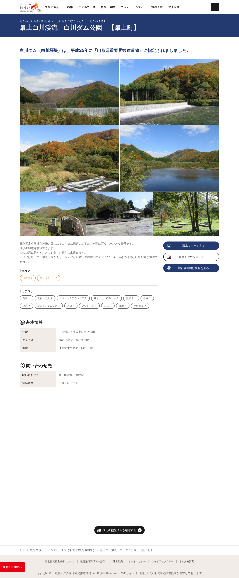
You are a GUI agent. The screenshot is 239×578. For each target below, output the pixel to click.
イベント (140, 7)
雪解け (129, 298)
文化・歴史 (43, 298)
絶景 (25, 305)
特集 (70, 7)
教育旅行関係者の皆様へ (93, 561)
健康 (121, 305)
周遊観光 (138, 305)
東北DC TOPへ (12, 567)
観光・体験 (108, 7)
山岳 (106, 305)
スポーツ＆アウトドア (72, 298)
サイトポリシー (137, 561)
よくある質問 (186, 561)
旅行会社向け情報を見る (193, 268)
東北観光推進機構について (60, 561)
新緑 (145, 298)
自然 (25, 298)
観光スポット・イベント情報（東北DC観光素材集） (63, 550)
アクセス (173, 7)
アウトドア (88, 305)
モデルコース (87, 7)
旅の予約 (157, 7)
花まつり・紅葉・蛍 (105, 298)
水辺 (69, 305)
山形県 (26, 277)
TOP (22, 550)
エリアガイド (53, 7)
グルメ (125, 7)
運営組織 (118, 561)
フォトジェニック (47, 305)
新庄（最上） (47, 277)
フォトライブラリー (163, 561)
